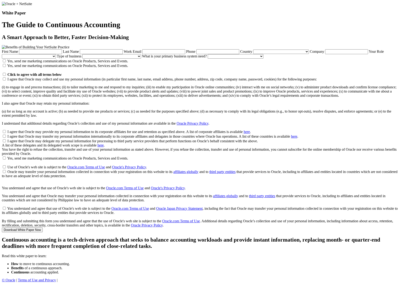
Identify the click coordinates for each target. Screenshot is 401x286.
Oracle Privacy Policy (192, 123)
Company (317, 51)
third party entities (222, 172)
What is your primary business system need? (174, 56)
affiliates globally (185, 172)
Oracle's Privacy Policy (129, 167)
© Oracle (8, 280)
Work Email (132, 51)
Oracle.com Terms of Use (86, 167)
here (247, 132)
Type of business (69, 56)
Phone (190, 51)
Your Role (376, 51)
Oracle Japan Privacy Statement (179, 208)
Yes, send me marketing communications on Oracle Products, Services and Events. (67, 61)
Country (246, 51)
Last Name (71, 51)
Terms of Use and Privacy (37, 280)
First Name (10, 51)
